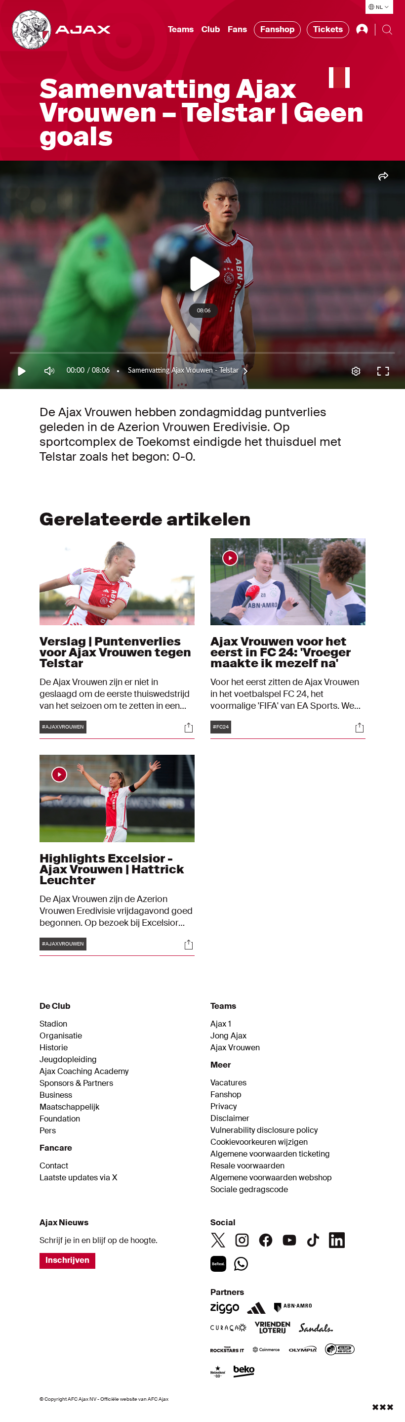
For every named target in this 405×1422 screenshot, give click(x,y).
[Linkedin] (337, 1240)
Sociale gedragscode (249, 1190)
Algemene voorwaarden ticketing (270, 1154)
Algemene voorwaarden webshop (271, 1178)
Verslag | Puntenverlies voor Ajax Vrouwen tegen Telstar (115, 652)
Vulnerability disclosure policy (264, 1130)
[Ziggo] (224, 1308)
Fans (237, 29)
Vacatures (228, 1083)
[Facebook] (266, 1240)
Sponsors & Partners (76, 1083)
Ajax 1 (220, 1024)
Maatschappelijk (69, 1107)
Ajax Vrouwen (235, 1048)
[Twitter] (218, 1240)
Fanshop (277, 29)
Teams (181, 29)
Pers (48, 1131)
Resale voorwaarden (247, 1166)
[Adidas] (256, 1308)
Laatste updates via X (79, 1178)
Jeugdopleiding (68, 1060)
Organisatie (61, 1036)
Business (56, 1095)
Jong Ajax (228, 1036)
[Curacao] (228, 1329)
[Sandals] (316, 1328)
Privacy (223, 1107)
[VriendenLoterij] (272, 1329)
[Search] (387, 30)
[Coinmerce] (266, 1350)
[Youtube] (289, 1240)
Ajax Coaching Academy (84, 1072)
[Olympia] (302, 1350)
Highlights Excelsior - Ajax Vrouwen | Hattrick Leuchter (112, 869)
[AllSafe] (340, 1350)
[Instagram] (242, 1240)
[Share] (189, 727)
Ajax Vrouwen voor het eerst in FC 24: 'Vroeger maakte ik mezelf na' (280, 652)
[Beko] (244, 1372)
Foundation (60, 1119)
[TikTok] (313, 1240)
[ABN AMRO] (293, 1308)
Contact (54, 1166)
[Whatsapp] (241, 1264)
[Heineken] (218, 1372)
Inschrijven (67, 1260)
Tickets (328, 29)
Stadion (53, 1024)
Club (211, 29)
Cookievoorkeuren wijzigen (259, 1142)
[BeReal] (218, 1264)
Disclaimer (229, 1118)
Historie (54, 1048)
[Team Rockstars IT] (227, 1350)
